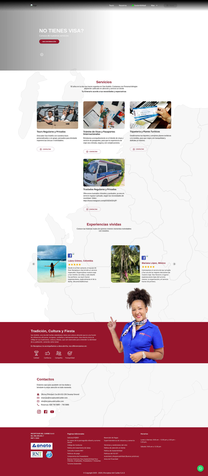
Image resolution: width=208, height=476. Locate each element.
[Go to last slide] (33, 264)
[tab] (98, 287)
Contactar (47, 149)
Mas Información (49, 42)
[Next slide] (174, 264)
